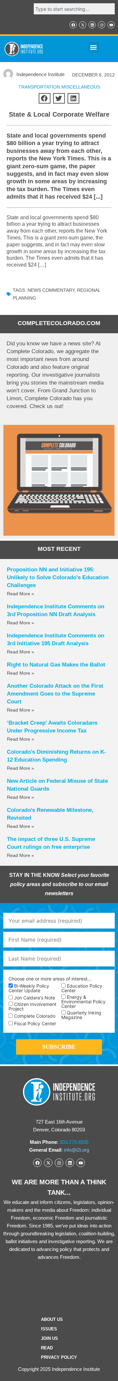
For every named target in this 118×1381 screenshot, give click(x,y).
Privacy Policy (59, 1357)
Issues (49, 1328)
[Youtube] (111, 24)
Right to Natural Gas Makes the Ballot (56, 665)
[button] (93, 47)
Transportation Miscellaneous (59, 87)
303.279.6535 (74, 1142)
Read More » (20, 593)
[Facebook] (73, 24)
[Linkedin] (92, 24)
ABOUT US (52, 1319)
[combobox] (74, 8)
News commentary (51, 290)
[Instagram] (101, 24)
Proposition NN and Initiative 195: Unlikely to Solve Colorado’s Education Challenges (57, 577)
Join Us (49, 1338)
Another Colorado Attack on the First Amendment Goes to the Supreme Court (55, 694)
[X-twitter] (82, 24)
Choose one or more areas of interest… (50, 979)
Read (47, 1347)
